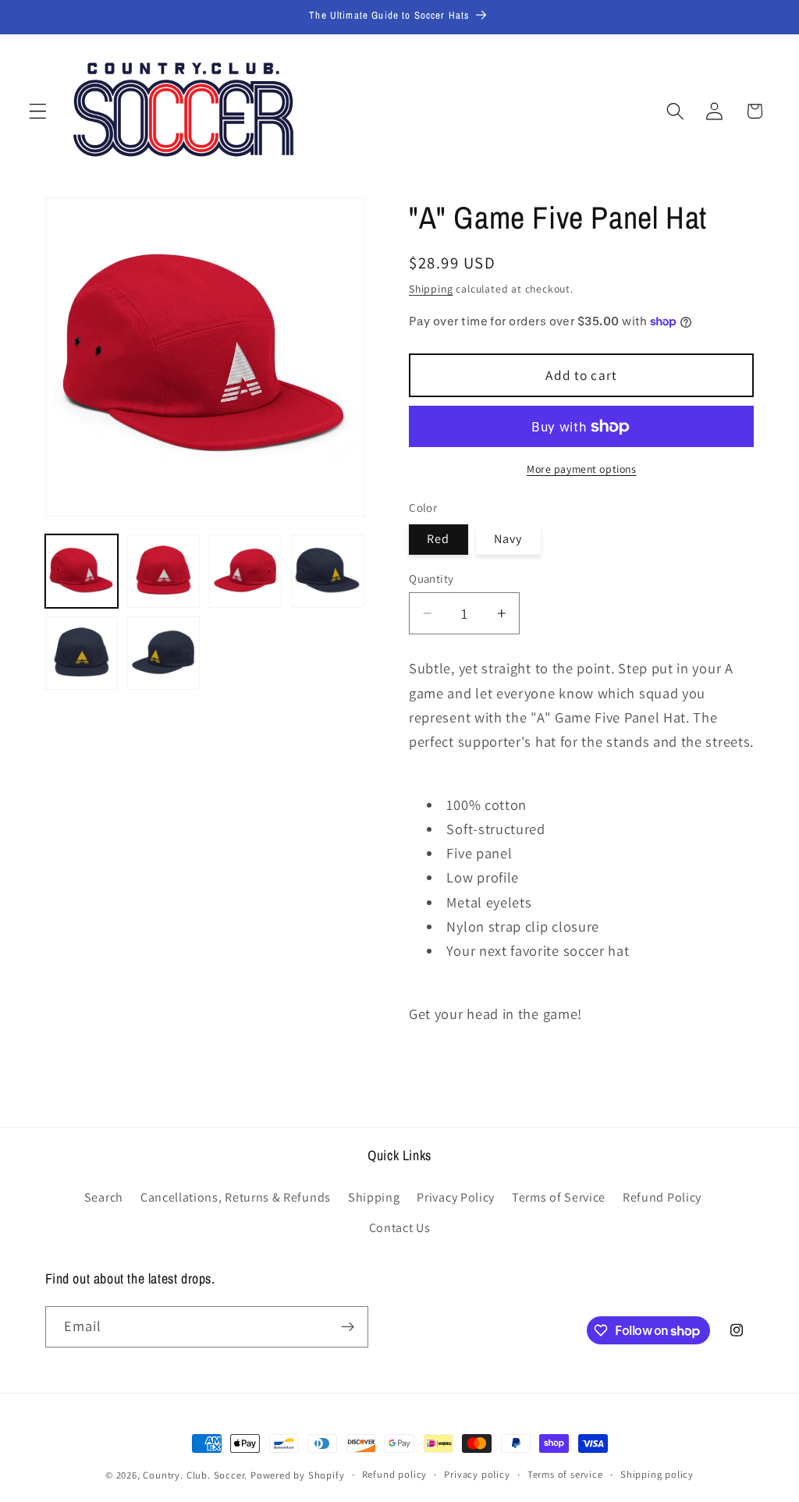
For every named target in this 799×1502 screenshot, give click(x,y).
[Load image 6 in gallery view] (164, 653)
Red (438, 539)
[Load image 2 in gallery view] (164, 571)
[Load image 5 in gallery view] (82, 653)
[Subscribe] (348, 1327)
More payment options (582, 469)
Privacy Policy (456, 1197)
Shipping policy (657, 1474)
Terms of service (565, 1474)
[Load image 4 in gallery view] (327, 571)
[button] (38, 111)
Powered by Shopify (297, 1475)
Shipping (431, 289)
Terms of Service (558, 1197)
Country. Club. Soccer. (195, 1475)
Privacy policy (477, 1474)
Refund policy (394, 1474)
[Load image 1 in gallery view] (82, 571)
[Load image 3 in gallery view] (245, 571)
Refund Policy (662, 1197)
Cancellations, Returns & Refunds (235, 1197)
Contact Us (400, 1228)
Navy (508, 539)
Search (103, 1197)
